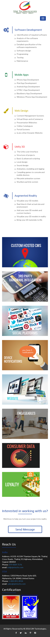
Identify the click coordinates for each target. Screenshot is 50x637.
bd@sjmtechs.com (15, 567)
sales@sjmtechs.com (17, 584)
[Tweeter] (21, 633)
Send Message (25, 529)
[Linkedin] (26, 633)
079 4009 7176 (15, 564)
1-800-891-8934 (16, 581)
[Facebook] (16, 633)
